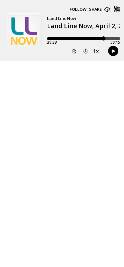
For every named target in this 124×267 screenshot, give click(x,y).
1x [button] (96, 51)
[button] (107, 10)
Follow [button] (78, 9)
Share (95, 9)
